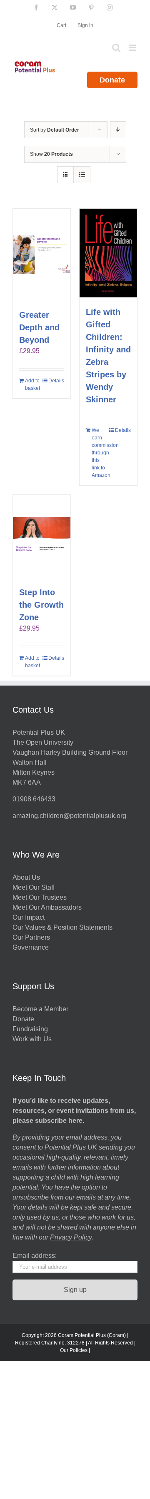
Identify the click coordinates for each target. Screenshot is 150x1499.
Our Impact (29, 917)
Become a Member (40, 1009)
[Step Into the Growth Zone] (41, 536)
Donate (112, 80)
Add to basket (32, 384)
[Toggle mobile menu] (133, 47)
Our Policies (74, 1350)
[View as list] (82, 175)
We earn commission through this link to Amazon (100, 452)
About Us (26, 877)
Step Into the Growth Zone (41, 605)
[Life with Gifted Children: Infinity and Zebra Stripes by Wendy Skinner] (108, 253)
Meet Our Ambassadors (47, 907)
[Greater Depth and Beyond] (41, 254)
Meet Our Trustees (39, 897)
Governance (30, 947)
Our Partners (31, 937)
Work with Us (32, 1039)
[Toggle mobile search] (116, 47)
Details (56, 381)
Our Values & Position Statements (62, 927)
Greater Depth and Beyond (39, 327)
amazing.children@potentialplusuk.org (69, 815)
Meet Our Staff (33, 887)
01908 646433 (33, 799)
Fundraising (30, 1029)
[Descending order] (118, 129)
